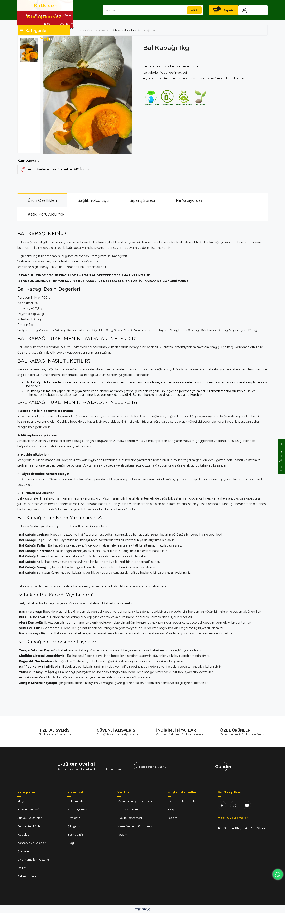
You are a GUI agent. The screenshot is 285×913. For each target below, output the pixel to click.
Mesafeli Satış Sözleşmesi (134, 801)
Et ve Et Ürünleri (28, 809)
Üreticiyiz (73, 817)
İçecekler (23, 834)
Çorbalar (23, 851)
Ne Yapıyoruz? (189, 200)
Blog (47, 23)
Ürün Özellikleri (42, 200)
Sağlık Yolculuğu (93, 200)
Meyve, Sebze (27, 801)
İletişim (122, 834)
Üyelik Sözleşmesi (129, 817)
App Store (257, 828)
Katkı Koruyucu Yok (46, 214)
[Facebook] (222, 805)
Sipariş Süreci (64, 15)
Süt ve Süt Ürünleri (29, 817)
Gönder (221, 766)
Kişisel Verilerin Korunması (134, 826)
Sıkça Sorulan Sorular (182, 801)
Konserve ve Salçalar (31, 843)
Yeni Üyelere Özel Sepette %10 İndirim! (60, 169)
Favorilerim (65, 23)
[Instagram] (234, 805)
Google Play (232, 828)
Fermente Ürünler (29, 826)
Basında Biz (75, 834)
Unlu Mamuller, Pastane (33, 859)
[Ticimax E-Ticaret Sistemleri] (142, 910)
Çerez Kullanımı (128, 809)
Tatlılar (21, 868)
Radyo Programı (37, 15)
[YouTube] (247, 805)
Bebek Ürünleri (27, 876)
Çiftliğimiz (74, 826)
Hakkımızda (75, 801)
